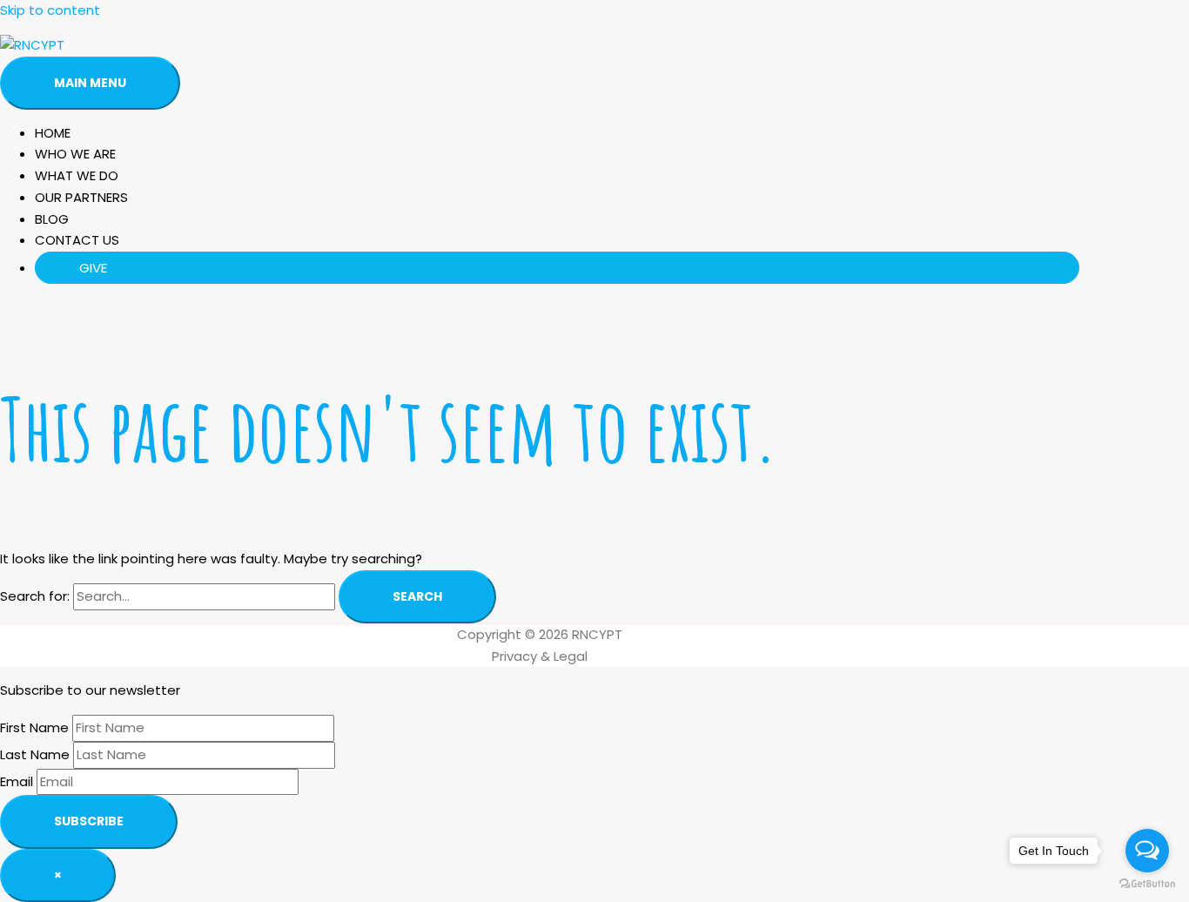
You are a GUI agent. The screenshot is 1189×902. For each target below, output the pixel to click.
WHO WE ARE (75, 154)
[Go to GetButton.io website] (1147, 884)
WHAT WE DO (76, 175)
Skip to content (50, 10)
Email (16, 781)
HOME (53, 133)
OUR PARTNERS (81, 197)
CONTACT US (77, 240)
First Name (34, 727)
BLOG (52, 219)
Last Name (35, 754)
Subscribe (89, 821)
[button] (557, 268)
